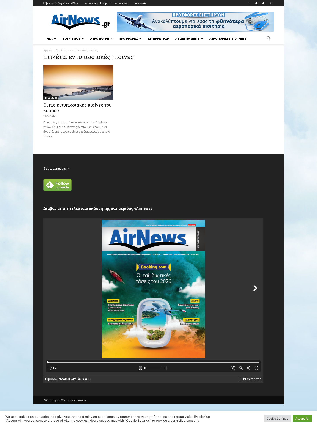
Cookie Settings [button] (277, 418)
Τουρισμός (71, 38)
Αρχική (47, 50)
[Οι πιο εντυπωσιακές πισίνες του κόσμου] (78, 82)
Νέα (49, 38)
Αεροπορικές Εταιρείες (98, 3)
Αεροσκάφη (122, 3)
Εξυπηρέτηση (158, 38)
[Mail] (256, 3)
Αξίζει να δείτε (187, 38)
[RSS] (263, 3)
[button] (268, 39)
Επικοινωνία (140, 3)
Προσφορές (128, 38)
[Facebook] (249, 3)
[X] (270, 3)
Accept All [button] (302, 418)
